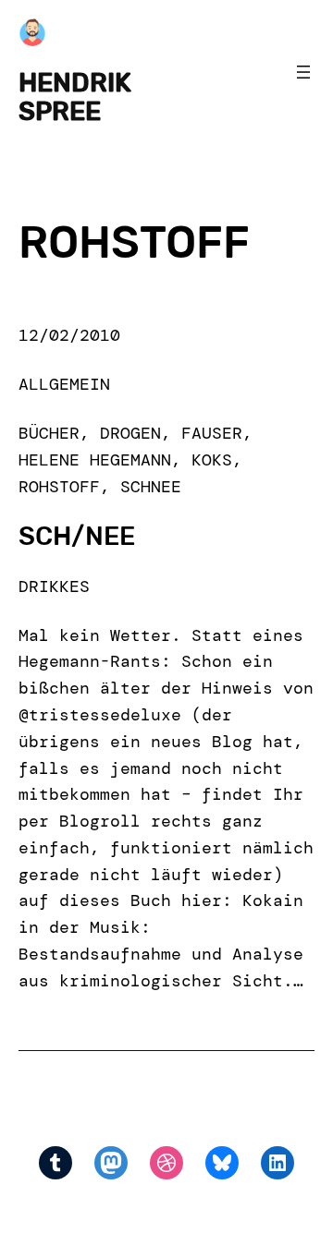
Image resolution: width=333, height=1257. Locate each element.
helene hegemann (94, 460)
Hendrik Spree (74, 96)
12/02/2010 (69, 335)
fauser (211, 433)
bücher (49, 433)
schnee (150, 487)
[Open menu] (303, 72)
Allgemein (64, 384)
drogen (130, 433)
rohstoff (59, 487)
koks (211, 460)
